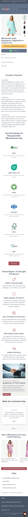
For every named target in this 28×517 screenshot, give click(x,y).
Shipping (4, 65)
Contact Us (5, 510)
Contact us (7, 394)
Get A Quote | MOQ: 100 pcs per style (14, 46)
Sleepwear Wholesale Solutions (13, 506)
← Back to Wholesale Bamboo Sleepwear (14, 468)
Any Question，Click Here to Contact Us (12, 492)
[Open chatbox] (25, 514)
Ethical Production (7, 62)
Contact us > (14, 263)
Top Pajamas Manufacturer (11, 502)
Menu (3, 498)
